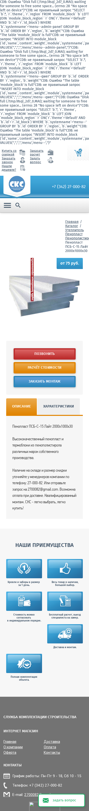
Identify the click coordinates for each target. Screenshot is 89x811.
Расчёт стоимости (45, 367)
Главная (72, 222)
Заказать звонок (8, 160)
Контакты (52, 753)
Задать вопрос (35, 160)
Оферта (9, 753)
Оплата (50, 747)
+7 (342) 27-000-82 (69, 187)
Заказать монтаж (45, 381)
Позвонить (44, 354)
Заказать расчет (37, 152)
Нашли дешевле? (9, 168)
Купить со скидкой (9, 152)
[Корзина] (78, 152)
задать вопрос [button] (64, 800)
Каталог (71, 226)
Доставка (52, 742)
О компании (13, 747)
